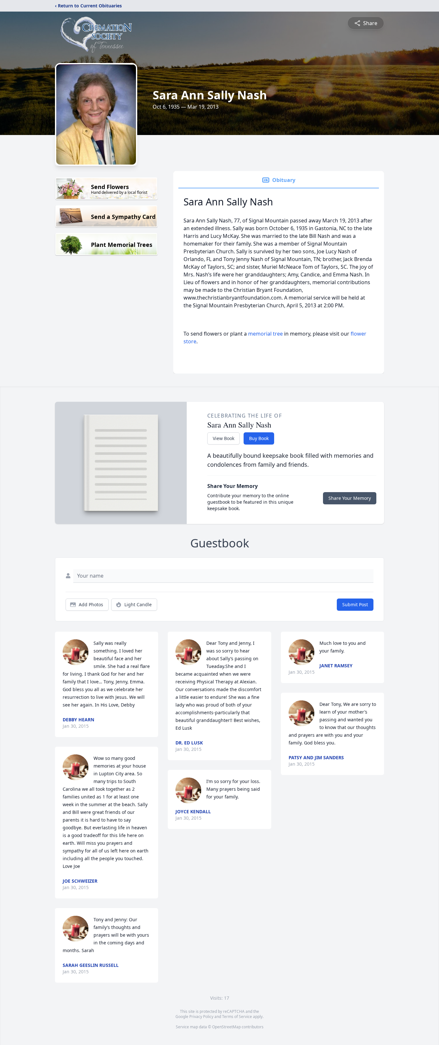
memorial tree (265, 333)
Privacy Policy (201, 1016)
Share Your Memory (349, 498)
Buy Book (259, 438)
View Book (223, 438)
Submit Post (355, 604)
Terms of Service (237, 1016)
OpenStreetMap (226, 1027)
